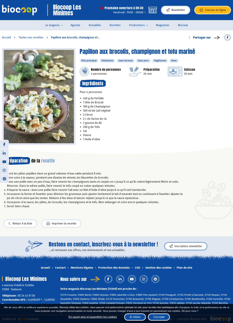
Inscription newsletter (188, 246)
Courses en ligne (215, 10)
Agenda (75, 25)
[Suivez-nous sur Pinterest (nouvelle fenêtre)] (4, 178)
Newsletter (178, 10)
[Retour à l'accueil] (19, 10)
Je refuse (135, 316)
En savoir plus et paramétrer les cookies (93, 316)
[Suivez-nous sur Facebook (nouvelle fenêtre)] (4, 144)
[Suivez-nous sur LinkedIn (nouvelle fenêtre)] (4, 153)
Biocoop (183, 25)
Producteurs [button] (137, 25)
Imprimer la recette (64, 223)
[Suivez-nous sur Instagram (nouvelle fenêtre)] (4, 170)
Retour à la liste (22, 223)
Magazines (162, 25)
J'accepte (159, 316)
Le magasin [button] (52, 25)
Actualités (95, 25)
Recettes (115, 25)
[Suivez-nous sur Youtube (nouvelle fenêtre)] (4, 161)
